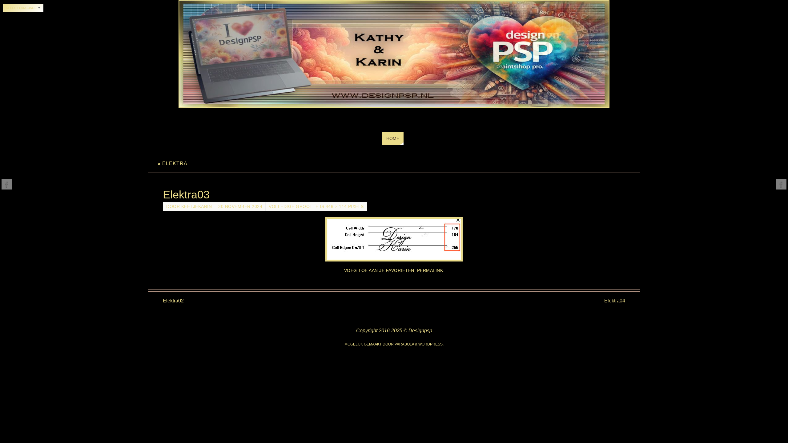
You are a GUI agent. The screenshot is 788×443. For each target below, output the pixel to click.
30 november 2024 (240, 206)
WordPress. (431, 344)
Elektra (172, 163)
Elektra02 (173, 300)
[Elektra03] (394, 239)
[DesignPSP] (7, 184)
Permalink (430, 270)
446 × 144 (336, 206)
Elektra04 (614, 300)
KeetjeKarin (196, 206)
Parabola (404, 344)
